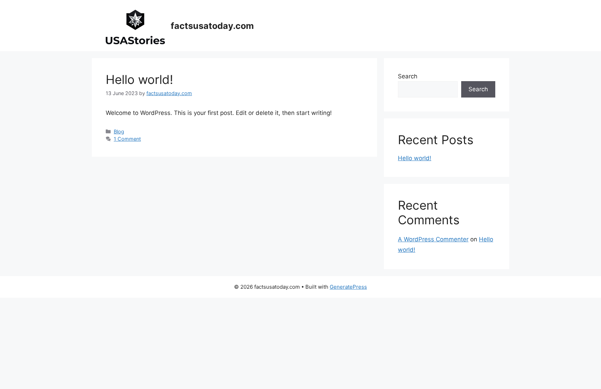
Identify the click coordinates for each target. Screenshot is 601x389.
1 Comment (127, 139)
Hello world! (139, 79)
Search (407, 76)
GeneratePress (348, 286)
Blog (119, 131)
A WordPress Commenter (433, 239)
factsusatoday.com (212, 26)
